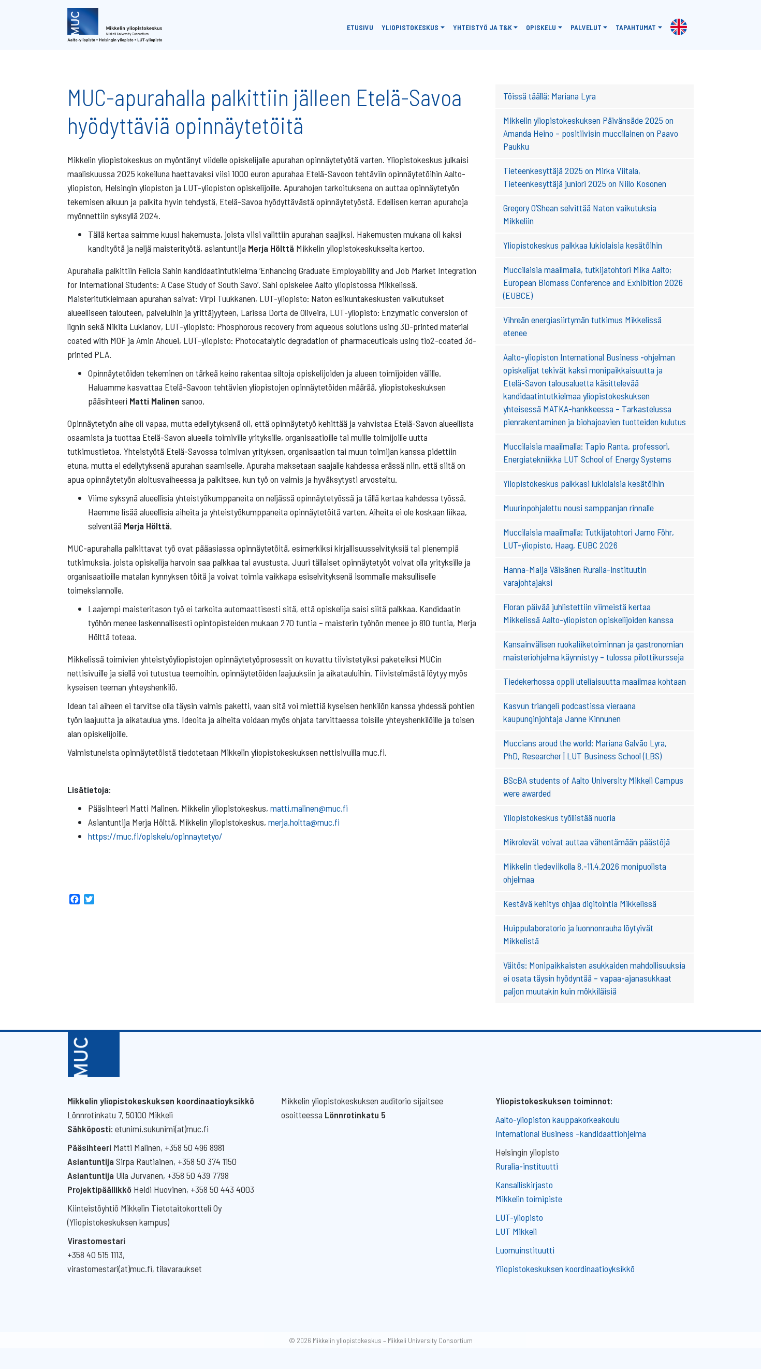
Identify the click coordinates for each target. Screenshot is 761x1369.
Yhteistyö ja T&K (482, 27)
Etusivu (360, 27)
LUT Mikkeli (516, 1231)
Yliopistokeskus (410, 27)
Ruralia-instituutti (526, 1166)
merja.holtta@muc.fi (304, 822)
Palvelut (586, 27)
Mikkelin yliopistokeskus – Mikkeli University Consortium (393, 1340)
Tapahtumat (636, 27)
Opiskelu (541, 27)
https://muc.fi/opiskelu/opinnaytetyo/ (155, 836)
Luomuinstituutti (524, 1250)
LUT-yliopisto (519, 1217)
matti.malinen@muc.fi (309, 808)
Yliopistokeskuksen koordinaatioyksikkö (565, 1268)
